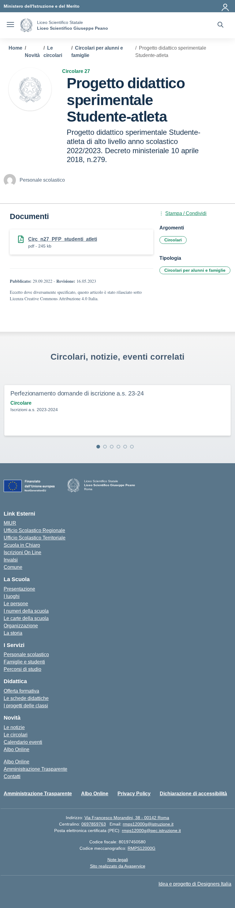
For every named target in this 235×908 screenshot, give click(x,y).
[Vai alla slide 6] (132, 446)
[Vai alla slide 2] (105, 446)
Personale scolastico (26, 654)
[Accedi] (225, 6)
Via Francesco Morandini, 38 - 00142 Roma (126, 817)
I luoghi (12, 596)
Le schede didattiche (26, 698)
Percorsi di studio (22, 669)
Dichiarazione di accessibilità (193, 793)
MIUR (10, 523)
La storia (13, 633)
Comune (13, 567)
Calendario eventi (23, 742)
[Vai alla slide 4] (118, 446)
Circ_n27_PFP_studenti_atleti (62, 239)
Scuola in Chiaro (22, 545)
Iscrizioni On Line (22, 552)
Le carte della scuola (26, 618)
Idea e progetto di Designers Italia (195, 884)
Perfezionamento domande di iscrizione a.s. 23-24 (77, 393)
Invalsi (11, 559)
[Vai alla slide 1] (98, 446)
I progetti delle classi (26, 705)
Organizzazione (21, 625)
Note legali (117, 859)
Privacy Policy (134, 793)
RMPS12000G (141, 848)
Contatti (12, 776)
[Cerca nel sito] (220, 25)
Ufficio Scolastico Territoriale (34, 537)
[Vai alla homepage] (26, 25)
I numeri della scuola (26, 611)
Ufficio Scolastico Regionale (34, 530)
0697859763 (93, 824)
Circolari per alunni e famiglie (195, 270)
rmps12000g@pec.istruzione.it (151, 830)
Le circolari (16, 734)
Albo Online (16, 749)
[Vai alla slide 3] (112, 446)
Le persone (16, 603)
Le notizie (14, 727)
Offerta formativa (21, 691)
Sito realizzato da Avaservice (117, 866)
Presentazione (19, 589)
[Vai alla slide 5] (125, 446)
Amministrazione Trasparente (35, 769)
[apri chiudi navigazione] (10, 25)
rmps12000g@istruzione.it (148, 824)
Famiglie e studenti (24, 661)
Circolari (173, 239)
